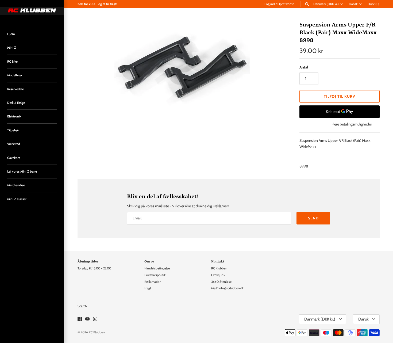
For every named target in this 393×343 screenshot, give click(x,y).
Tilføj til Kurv (339, 96)
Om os (149, 261)
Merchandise (16, 185)
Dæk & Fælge (16, 103)
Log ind (269, 4)
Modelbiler (14, 75)
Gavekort (13, 158)
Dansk (353, 4)
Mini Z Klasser (16, 199)
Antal (303, 67)
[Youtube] (87, 319)
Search (82, 306)
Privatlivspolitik (154, 275)
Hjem (11, 34)
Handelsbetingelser (157, 268)
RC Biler (12, 61)
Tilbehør (13, 130)
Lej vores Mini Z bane (22, 171)
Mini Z (11, 47)
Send (313, 218)
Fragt (147, 288)
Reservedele (15, 89)
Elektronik (14, 116)
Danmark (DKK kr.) (326, 4)
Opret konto (286, 4)
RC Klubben (97, 332)
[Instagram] (95, 319)
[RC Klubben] (32, 11)
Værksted (13, 144)
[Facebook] (80, 319)
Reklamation (152, 282)
